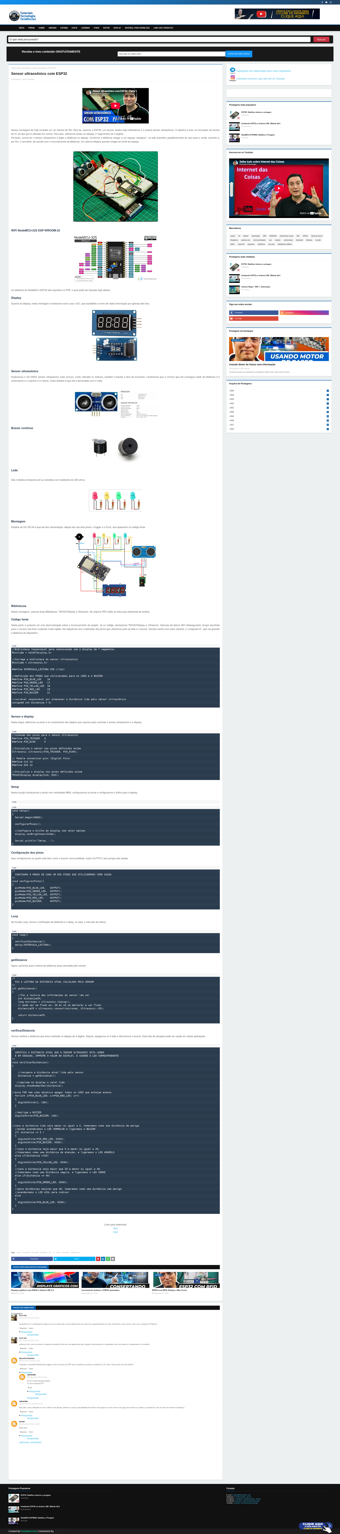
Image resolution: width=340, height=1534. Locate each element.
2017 (279, 425)
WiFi (264, 236)
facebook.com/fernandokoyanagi (247, 1501)
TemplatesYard (29, 1531)
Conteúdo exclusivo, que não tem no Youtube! (260, 78)
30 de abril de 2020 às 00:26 (38, 1377)
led (50, 1252)
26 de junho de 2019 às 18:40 (30, 1361)
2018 (279, 420)
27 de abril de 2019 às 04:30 (30, 1340)
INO (115, 1228)
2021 (279, 408)
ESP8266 (273, 236)
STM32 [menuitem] (96, 28)
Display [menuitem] (117, 28)
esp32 (19, 1252)
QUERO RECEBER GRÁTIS (239, 54)
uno (270, 240)
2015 (279, 429)
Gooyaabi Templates (65, 1531)
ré (53, 1252)
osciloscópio (288, 240)
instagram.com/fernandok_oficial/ (248, 1499)
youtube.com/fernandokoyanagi (245, 1503)
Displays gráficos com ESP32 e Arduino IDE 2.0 (32, 1290)
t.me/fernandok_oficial (242, 1497)
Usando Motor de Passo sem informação (252, 364)
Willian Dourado (26, 1358)
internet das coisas (286, 236)
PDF (115, 1232)
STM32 (305, 236)
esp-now (271, 244)
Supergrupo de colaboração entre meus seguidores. (263, 71)
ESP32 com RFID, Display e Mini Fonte (169, 1290)
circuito (318, 240)
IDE (298, 236)
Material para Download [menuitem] (137, 28)
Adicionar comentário (30, 1442)
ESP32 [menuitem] (74, 28)
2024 (279, 395)
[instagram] (330, 2)
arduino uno (245, 240)
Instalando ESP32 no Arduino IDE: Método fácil (260, 124)
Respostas (26, 1332)
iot (239, 236)
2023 (279, 399)
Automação (256, 236)
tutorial (245, 236)
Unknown (31, 1375)
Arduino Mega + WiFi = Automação (255, 287)
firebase (309, 240)
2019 (279, 416)
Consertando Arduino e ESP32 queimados (101, 1290)
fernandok (35, 1252)
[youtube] (326, 2)
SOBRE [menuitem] (42, 28)
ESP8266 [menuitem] (64, 28)
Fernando (26, 1252)
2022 (279, 403)
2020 (279, 412)
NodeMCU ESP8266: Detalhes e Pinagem (258, 135)
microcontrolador (259, 240)
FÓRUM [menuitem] (31, 28)
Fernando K (17, 79)
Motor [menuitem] (106, 28)
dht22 (232, 244)
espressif (241, 244)
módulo (277, 240)
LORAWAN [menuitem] (85, 28)
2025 (279, 391)
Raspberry (234, 240)
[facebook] (322, 2)
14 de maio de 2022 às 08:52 (30, 1424)
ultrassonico (26, 68)
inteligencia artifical (285, 244)
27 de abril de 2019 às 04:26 (30, 1318)
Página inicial (16, 68)
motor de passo (316, 236)
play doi (22, 1316)
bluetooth (299, 240)
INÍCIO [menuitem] (21, 28)
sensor (58, 1252)
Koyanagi (43, 1252)
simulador (65, 1252)
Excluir (31, 1328)
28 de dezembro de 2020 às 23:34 (32, 1404)
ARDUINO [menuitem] (52, 28)
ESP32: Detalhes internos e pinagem (256, 112)
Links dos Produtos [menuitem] (163, 28)
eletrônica (261, 244)
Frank (22, 1422)
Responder (23, 1328)
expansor (251, 244)
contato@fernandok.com (241, 1495)
